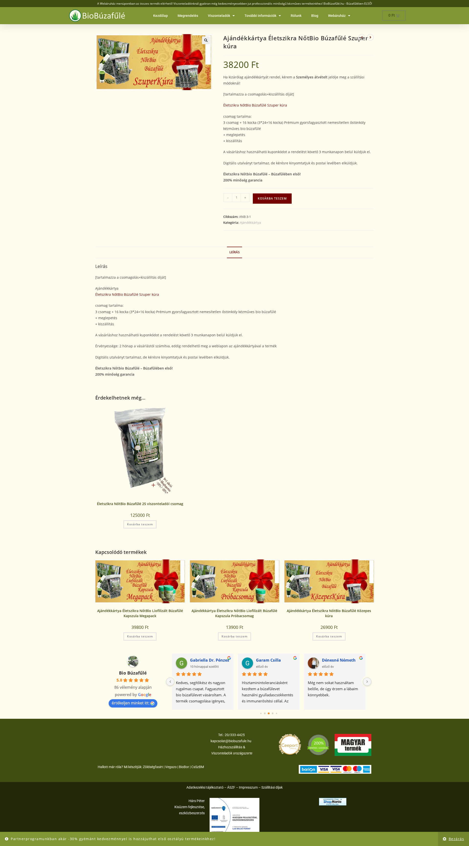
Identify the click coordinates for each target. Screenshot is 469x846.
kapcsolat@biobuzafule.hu (231, 741)
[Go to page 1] (265, 713)
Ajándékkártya (250, 222)
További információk (260, 16)
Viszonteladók (219, 16)
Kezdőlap (160, 16)
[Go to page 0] (260, 713)
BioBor (184, 767)
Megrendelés (188, 16)
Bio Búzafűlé (133, 673)
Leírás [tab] (234, 252)
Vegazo (171, 767)
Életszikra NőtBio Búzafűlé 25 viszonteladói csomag (140, 503)
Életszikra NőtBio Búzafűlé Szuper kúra (255, 105)
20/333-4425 (234, 735)
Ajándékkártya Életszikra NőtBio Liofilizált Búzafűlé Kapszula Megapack (140, 613)
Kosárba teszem (272, 198)
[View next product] (370, 37)
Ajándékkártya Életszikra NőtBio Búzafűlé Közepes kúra (329, 613)
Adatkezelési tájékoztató (205, 787)
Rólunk (296, 16)
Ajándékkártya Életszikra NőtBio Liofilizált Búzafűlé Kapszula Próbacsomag (234, 613)
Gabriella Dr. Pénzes (209, 660)
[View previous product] (361, 37)
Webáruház (337, 16)
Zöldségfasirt (153, 767)
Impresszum (248, 787)
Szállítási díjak (272, 787)
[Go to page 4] (276, 713)
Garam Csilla (268, 660)
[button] (206, 40)
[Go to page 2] (269, 714)
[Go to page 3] (273, 713)
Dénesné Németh (339, 660)
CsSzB (196, 767)
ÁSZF (231, 787)
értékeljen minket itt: (130, 703)
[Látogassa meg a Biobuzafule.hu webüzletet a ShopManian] (332, 801)
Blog (314, 16)
